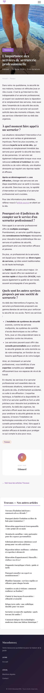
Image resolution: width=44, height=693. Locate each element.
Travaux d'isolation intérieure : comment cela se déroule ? (18, 511)
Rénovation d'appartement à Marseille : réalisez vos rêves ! (21, 558)
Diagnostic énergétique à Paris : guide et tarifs (21, 566)
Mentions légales (8, 674)
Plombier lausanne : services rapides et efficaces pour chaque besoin (21, 582)
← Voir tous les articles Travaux (15, 483)
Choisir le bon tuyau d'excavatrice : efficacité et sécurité (19, 597)
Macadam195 (9, 642)
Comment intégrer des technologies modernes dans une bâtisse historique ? (21, 620)
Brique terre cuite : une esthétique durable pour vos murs (19, 605)
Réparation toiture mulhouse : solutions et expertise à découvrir (21, 550)
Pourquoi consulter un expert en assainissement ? (18, 574)
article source (23, 202)
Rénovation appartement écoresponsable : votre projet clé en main (22, 527)
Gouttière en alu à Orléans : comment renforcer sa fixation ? (20, 589)
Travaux (8, 50)
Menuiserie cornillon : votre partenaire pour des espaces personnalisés (21, 535)
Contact (5, 678)
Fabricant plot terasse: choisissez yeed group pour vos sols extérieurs (21, 543)
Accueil (5, 78)
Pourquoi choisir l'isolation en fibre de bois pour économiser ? (21, 519)
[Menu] (39, 2)
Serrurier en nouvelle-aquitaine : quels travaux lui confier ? (21, 613)
